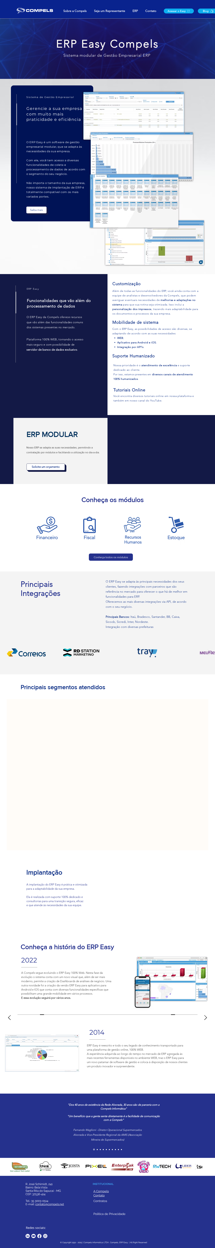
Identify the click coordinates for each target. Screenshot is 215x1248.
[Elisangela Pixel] (112, 1156)
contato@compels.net (49, 1211)
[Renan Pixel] (118, 1156)
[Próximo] (206, 1024)
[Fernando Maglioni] (93, 1156)
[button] (135, 11)
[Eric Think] (115, 1156)
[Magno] (97, 1156)
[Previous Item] (10, 652)
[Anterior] (9, 1024)
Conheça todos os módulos (111, 557)
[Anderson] (121, 1156)
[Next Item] (209, 652)
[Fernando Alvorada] (100, 1156)
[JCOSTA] (109, 1156)
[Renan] (106, 1156)
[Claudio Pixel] (103, 1156)
